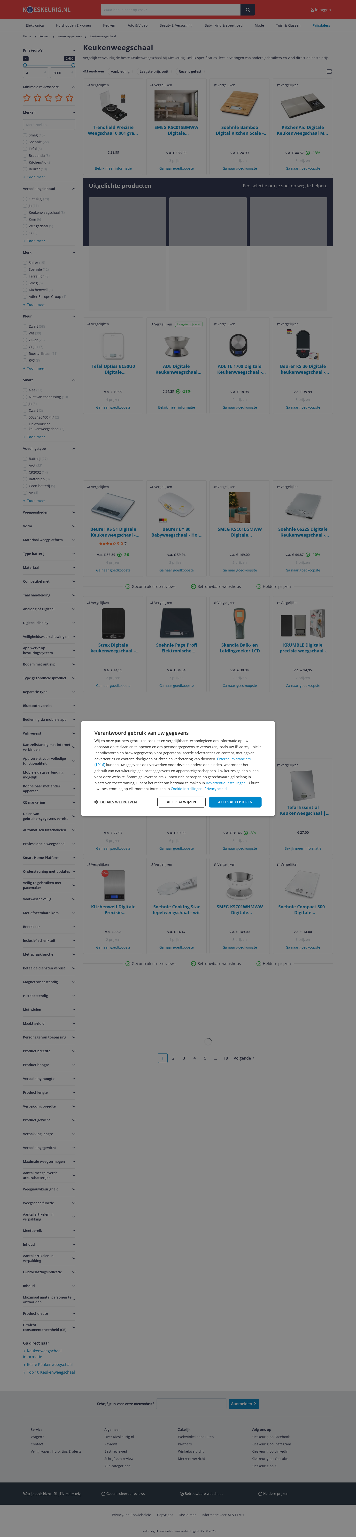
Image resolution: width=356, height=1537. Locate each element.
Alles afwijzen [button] (181, 802)
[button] (115, 802)
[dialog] (178, 768)
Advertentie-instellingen (226, 782)
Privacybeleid (215, 788)
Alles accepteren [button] (235, 802)
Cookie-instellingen (186, 788)
